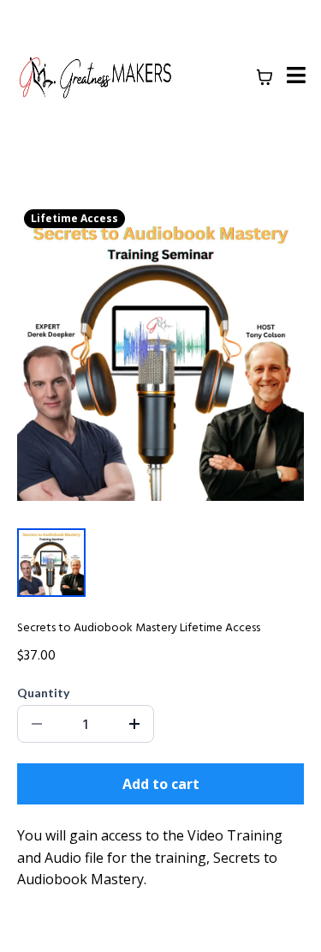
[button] (294, 77)
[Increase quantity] (134, 724)
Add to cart (160, 783)
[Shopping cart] (264, 77)
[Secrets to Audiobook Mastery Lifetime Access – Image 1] (51, 562)
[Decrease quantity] (37, 724)
